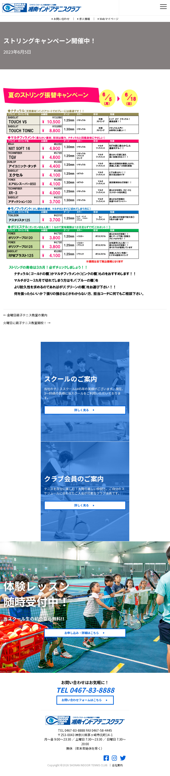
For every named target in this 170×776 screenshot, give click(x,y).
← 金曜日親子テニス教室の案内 (25, 315)
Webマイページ (108, 19)
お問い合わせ (61, 19)
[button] (85, 410)
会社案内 (117, 765)
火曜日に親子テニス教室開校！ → (26, 323)
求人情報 (84, 19)
